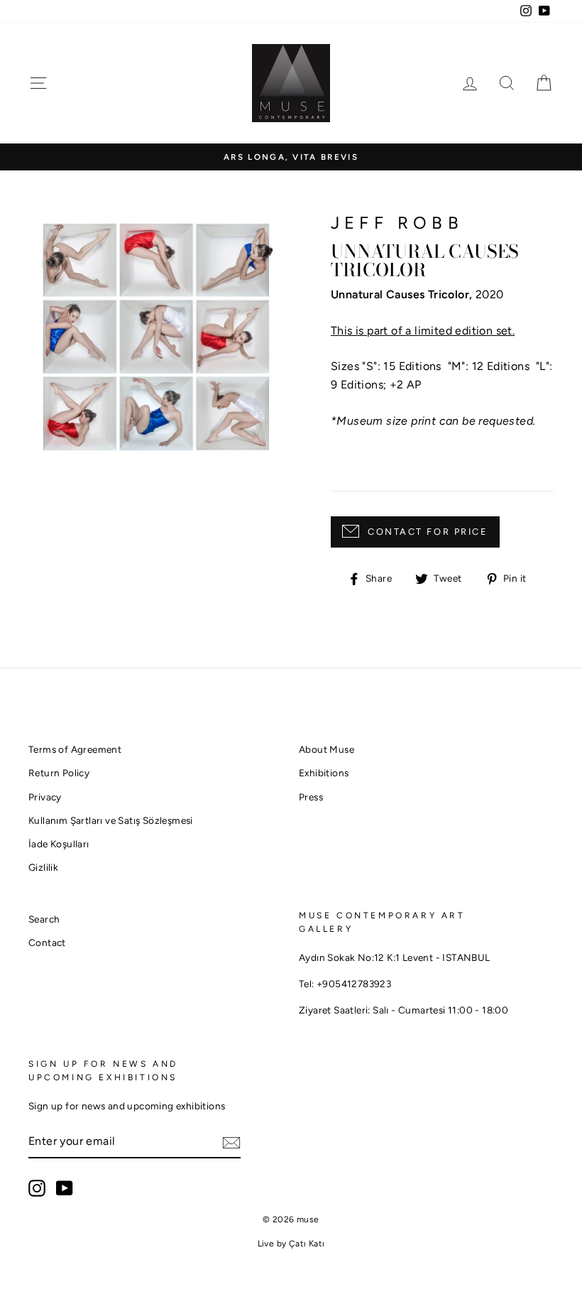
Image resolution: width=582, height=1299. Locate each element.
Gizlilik (43, 867)
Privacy (45, 797)
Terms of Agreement (74, 749)
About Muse (326, 749)
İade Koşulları (58, 843)
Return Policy (58, 772)
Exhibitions (323, 772)
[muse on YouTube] (64, 1188)
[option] (291, 157)
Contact (47, 942)
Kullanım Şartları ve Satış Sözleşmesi (110, 820)
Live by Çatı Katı (291, 1244)
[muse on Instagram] (36, 1188)
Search (44, 919)
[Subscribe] (231, 1142)
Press (311, 797)
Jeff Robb (397, 222)
